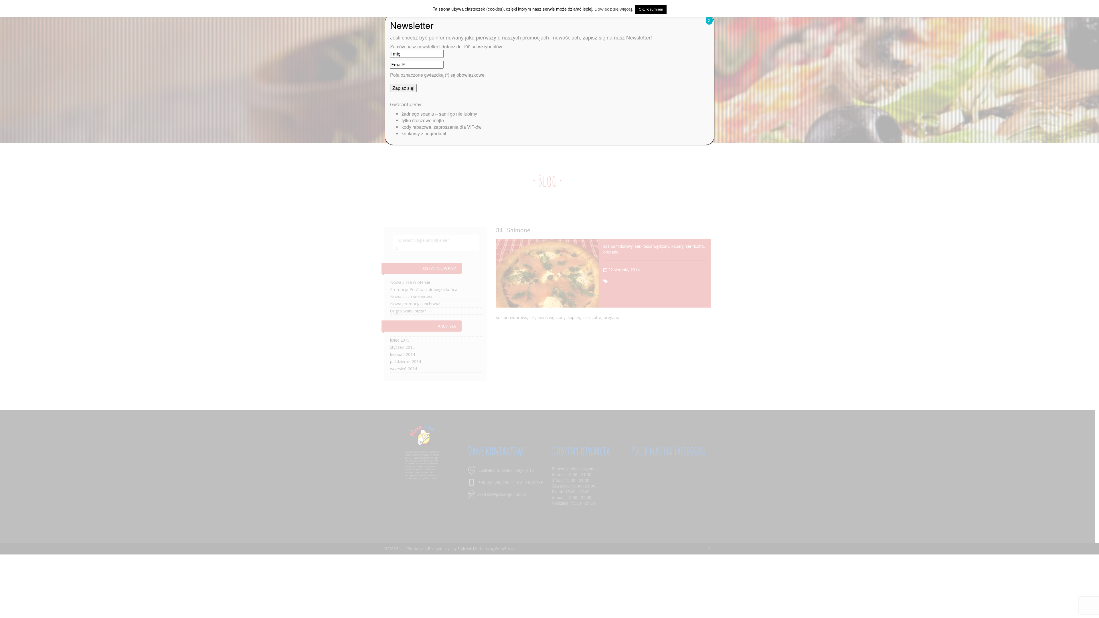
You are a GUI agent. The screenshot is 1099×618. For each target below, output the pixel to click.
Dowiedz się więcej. (613, 9)
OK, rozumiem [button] (651, 9)
